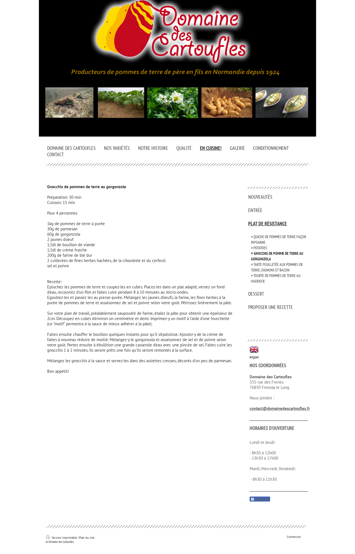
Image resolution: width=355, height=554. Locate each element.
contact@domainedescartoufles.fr (280, 408)
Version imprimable (64, 538)
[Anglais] (254, 349)
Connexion (294, 537)
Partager (261, 499)
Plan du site (87, 538)
